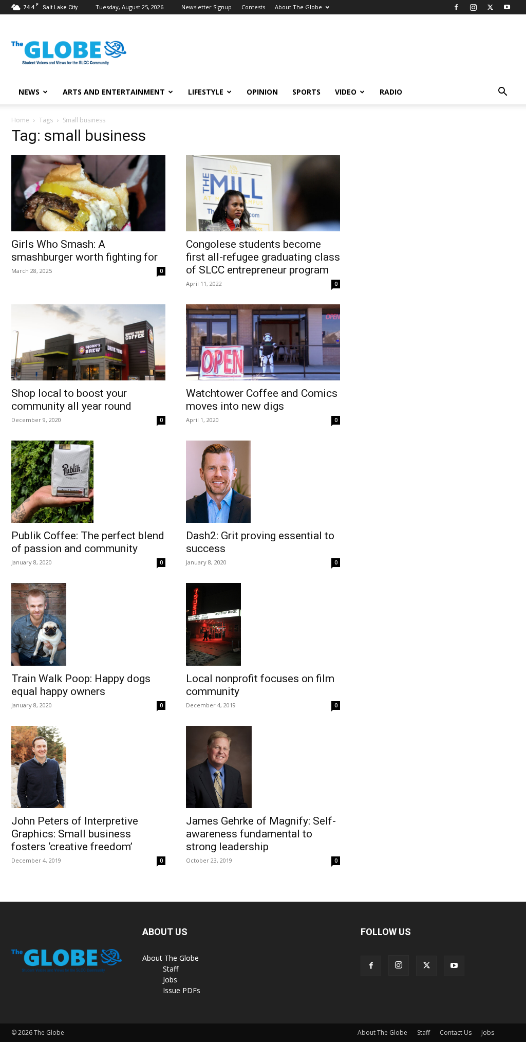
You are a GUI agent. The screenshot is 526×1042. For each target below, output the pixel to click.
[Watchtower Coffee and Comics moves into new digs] (263, 342)
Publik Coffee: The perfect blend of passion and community (87, 542)
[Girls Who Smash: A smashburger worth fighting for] (88, 193)
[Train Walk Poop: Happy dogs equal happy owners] (88, 624)
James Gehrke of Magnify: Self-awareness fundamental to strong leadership (261, 834)
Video (345, 92)
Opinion (262, 92)
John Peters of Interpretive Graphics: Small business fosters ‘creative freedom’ (74, 834)
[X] (490, 7)
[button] (502, 93)
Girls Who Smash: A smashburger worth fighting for (84, 250)
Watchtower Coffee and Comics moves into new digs (261, 399)
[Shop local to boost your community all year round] (88, 342)
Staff (170, 969)
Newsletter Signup (206, 7)
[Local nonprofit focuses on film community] (263, 624)
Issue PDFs (181, 990)
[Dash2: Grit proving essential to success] (263, 482)
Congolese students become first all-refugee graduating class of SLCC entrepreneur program (263, 257)
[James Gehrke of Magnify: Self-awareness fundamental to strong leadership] (263, 767)
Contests (253, 7)
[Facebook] (456, 7)
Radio (391, 92)
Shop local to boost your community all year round (71, 399)
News (29, 92)
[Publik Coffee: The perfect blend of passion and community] (88, 482)
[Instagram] (473, 7)
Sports (306, 92)
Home (20, 120)
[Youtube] (507, 7)
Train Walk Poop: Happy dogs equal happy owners (81, 685)
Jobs (170, 979)
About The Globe (298, 7)
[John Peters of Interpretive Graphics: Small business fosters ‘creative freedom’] (88, 767)
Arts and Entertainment (114, 92)
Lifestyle (205, 92)
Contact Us (456, 1032)
